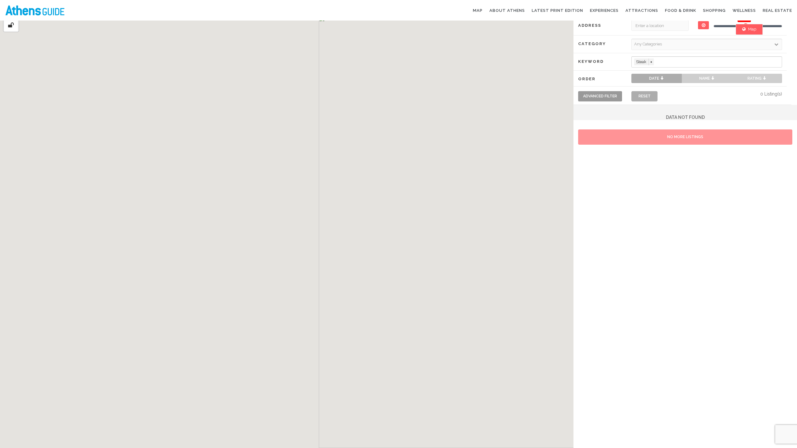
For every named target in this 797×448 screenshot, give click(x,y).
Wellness (744, 10)
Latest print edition (557, 10)
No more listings (685, 137)
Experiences (604, 10)
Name (705, 78)
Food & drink (680, 10)
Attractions (641, 10)
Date (654, 78)
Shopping (714, 10)
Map (478, 10)
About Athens (507, 10)
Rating (754, 78)
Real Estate (777, 10)
